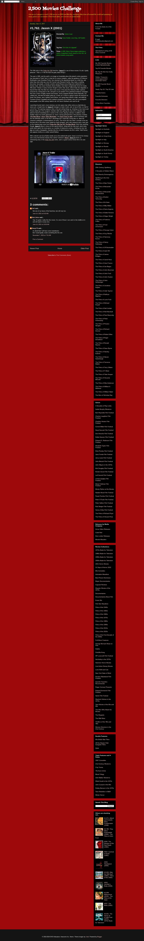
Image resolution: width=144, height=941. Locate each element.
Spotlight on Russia (101, 146)
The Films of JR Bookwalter (104, 247)
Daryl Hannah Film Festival (104, 430)
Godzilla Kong (100, 652)
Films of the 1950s (101, 611)
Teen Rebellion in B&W (103, 791)
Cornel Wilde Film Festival (104, 426)
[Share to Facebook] (49, 198)
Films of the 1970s (101, 617)
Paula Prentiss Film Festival (104, 496)
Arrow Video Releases (102, 529)
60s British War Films (102, 739)
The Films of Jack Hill (102, 251)
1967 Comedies (100, 760)
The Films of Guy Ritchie (103, 233)
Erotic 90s (98, 600)
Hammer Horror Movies (103, 663)
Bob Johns (35, 217)
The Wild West (100, 718)
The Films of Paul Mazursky (104, 315)
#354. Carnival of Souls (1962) (109, 853)
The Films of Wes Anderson (104, 383)
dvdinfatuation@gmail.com (104, 41)
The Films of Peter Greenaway (101, 319)
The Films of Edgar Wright (104, 216)
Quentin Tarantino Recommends (101, 682)
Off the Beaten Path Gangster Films (102, 744)
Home (60, 248)
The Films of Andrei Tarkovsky (101, 198)
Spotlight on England (102, 132)
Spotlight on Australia (102, 129)
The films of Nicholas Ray (103, 395)
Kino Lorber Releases (102, 536)
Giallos (97, 649)
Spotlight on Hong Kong (103, 136)
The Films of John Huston (104, 277)
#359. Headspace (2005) (108, 863)
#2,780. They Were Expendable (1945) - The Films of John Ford (104, 833)
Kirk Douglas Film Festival (104, 468)
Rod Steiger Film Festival (103, 506)
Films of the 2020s (101, 631)
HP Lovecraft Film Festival (104, 656)
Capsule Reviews (101, 585)
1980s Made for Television (104, 553)
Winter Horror (99, 795)
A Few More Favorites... (103, 103)
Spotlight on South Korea (103, 153)
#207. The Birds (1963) (108, 904)
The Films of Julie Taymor (104, 291)
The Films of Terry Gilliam (103, 367)
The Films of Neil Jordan (103, 308)
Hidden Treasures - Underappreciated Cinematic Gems (101, 79)
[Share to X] (47, 198)
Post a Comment (38, 239)
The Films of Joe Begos (103, 266)
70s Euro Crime (100, 771)
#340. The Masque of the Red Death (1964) (109, 844)
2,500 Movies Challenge (54, 8)
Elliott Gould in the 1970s (103, 781)
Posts (100, 115)
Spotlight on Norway (102, 143)
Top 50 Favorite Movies (103, 68)
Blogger (99, 937)
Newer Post (34, 248)
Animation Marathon (102, 574)
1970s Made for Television (104, 550)
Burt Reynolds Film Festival (104, 413)
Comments (102, 118)
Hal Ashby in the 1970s (103, 659)
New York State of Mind (103, 673)
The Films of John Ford (103, 273)
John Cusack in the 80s (103, 784)
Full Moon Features (101, 640)
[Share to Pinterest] (51, 198)
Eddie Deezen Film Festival (104, 437)
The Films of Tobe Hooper (104, 374)
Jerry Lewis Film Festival (103, 458)
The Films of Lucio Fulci (103, 299)
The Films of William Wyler (104, 392)
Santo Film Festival (101, 696)
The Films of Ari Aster (102, 202)
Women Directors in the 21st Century (103, 728)
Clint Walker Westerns (102, 778)
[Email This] (43, 198)
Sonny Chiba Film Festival (104, 510)
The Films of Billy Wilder (103, 206)
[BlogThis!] (45, 198)
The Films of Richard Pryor (104, 513)
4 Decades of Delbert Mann (104, 171)
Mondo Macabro (100, 539)
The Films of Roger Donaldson (101, 338)
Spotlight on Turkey (101, 157)
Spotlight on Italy (100, 139)
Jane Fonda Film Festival (103, 454)
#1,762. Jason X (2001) (46, 28)
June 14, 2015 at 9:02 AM (40, 213)
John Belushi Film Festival (104, 461)
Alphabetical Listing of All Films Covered (103, 51)
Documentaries (100, 593)
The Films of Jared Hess (103, 259)
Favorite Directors (101, 100)
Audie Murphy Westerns (103, 409)
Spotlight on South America (104, 150)
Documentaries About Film (104, 597)
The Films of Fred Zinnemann (101, 225)
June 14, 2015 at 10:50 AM (41, 224)
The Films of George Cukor (104, 230)
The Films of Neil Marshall (104, 312)
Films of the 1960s (101, 614)
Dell (33, 208)
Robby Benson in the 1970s (104, 788)
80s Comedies (100, 571)
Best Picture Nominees (103, 578)
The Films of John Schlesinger (101, 281)
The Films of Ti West (102, 371)
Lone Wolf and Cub (101, 670)
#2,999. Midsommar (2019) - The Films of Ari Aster (108, 896)
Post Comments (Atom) (63, 255)
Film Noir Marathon (101, 604)
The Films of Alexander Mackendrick (103, 192)
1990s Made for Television (104, 557)
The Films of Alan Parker (103, 183)
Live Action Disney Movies (104, 666)
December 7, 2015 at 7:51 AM (42, 235)
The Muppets (99, 715)
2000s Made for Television (104, 560)
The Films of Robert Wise (103, 334)
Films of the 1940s (101, 607)
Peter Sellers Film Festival (104, 503)
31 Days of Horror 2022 (103, 567)
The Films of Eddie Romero (104, 212)
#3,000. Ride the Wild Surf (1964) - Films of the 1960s (109, 874)
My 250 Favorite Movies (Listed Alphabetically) (103, 64)
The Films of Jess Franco (103, 263)
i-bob (87, 937)
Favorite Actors (100, 93)
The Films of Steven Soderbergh (102, 358)
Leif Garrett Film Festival (103, 475)
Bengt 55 (35, 228)
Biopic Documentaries (102, 581)
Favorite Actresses (101, 96)
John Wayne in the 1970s (103, 465)
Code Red (98, 532)
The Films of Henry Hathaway (101, 243)
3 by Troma (99, 767)
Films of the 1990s (101, 624)
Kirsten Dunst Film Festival (104, 472)
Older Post (85, 248)
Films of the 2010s (101, 628)
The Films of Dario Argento (104, 209)
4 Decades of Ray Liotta (103, 406)
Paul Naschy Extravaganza (104, 174)
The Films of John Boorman (104, 270)
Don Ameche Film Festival (104, 433)
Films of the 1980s (101, 621)
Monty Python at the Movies (104, 489)
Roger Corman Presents (103, 687)
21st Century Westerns (103, 764)
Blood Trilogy (99, 774)
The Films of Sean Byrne (103, 348)
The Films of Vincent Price (104, 517)
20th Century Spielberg (103, 167)
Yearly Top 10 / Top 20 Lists (104, 89)
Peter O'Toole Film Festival (104, 499)
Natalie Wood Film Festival (104, 492)
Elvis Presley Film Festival (104, 451)
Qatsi (97, 748)
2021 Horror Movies (102, 564)
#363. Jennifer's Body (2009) (108, 884)
